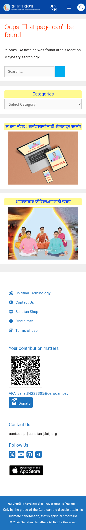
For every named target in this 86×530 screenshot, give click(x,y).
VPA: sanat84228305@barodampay (38, 393)
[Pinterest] (29, 457)
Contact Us (24, 302)
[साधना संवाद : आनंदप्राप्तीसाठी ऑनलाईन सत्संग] (43, 158)
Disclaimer (24, 321)
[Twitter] (12, 457)
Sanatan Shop (26, 311)
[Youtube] (21, 457)
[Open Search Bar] (81, 7)
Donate (24, 403)
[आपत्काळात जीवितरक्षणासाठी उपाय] (43, 233)
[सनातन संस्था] (23, 7)
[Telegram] (38, 456)
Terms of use (26, 330)
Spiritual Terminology (32, 293)
